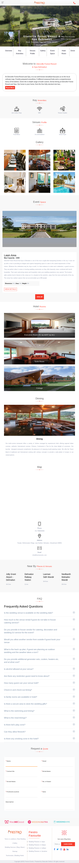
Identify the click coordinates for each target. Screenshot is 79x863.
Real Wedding (21, 839)
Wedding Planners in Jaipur (37, 841)
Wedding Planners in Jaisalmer (38, 851)
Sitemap (14, 851)
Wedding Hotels (19, 855)
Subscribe (68, 844)
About (22, 847)
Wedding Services (10, 847)
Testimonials (9, 855)
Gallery (42, 51)
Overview (8, 51)
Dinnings (74, 51)
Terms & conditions (11, 839)
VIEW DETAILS (10, 289)
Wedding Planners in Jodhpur (37, 848)
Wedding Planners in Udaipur (37, 845)
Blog (18, 847)
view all (39, 297)
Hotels (63, 37)
